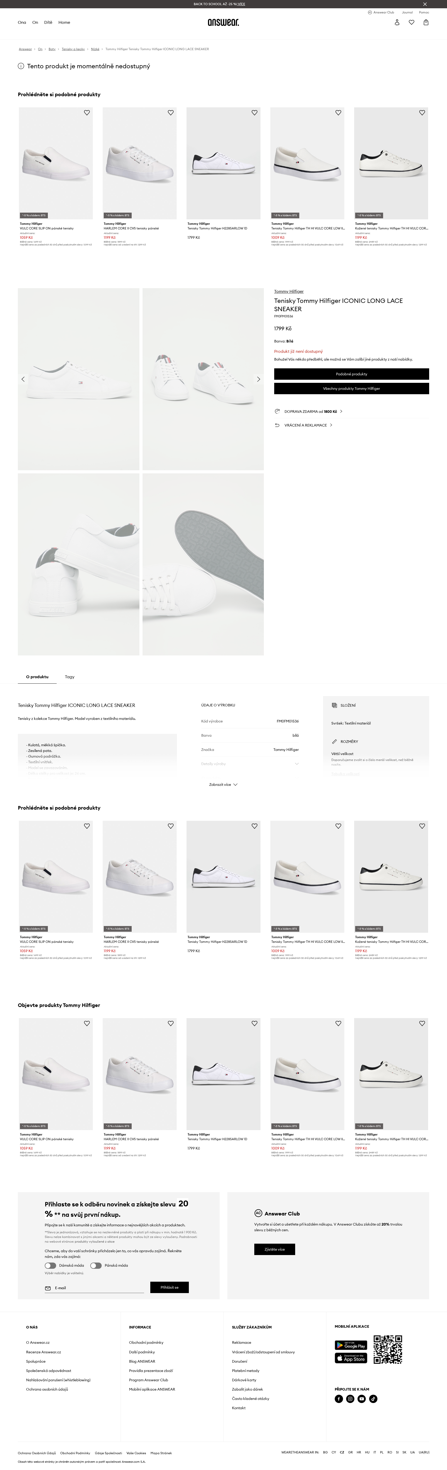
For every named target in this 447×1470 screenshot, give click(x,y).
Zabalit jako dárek (247, 1389)
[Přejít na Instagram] (350, 1399)
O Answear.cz (38, 1342)
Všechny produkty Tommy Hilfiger (351, 388)
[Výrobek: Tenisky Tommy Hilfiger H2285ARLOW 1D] (223, 163)
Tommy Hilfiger (289, 291)
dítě (48, 22)
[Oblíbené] (411, 22)
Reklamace (241, 1342)
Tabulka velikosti (345, 774)
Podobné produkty (351, 374)
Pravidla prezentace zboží (151, 1370)
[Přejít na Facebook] (339, 1399)
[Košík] (426, 22)
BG (325, 1452)
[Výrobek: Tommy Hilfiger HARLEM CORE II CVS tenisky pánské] (140, 163)
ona (22, 22)
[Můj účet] (397, 22)
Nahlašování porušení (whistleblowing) (58, 1380)
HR (359, 1452)
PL (382, 1452)
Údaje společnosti (108, 1453)
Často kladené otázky (250, 1398)
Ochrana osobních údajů (47, 1389)
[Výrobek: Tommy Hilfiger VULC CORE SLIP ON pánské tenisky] (56, 163)
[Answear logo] (223, 22)
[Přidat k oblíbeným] (87, 112)
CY (334, 1452)
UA (412, 1452)
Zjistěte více (275, 1249)
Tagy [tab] (69, 676)
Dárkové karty (244, 1380)
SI (397, 1452)
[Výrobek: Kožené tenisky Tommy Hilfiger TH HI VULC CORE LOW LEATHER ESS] (391, 163)
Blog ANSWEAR (142, 1361)
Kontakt (238, 1408)
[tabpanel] (223, 737)
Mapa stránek (161, 1453)
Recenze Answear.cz (43, 1352)
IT (375, 1452)
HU (367, 1452)
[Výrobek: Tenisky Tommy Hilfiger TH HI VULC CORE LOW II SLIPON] (307, 163)
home (64, 22)
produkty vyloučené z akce (95, 1241)
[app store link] (351, 1357)
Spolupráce (36, 1361)
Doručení (239, 1361)
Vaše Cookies (136, 1453)
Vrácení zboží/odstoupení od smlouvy (263, 1352)
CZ (342, 1452)
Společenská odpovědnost (48, 1370)
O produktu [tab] (37, 676)
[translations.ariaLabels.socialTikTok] (373, 1399)
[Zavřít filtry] (425, 4)
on (35, 22)
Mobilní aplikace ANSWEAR (152, 1389)
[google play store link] (351, 1345)
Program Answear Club (148, 1380)
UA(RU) (424, 1452)
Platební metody (245, 1370)
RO (390, 1452)
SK (404, 1452)
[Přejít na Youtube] (361, 1399)
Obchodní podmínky (146, 1342)
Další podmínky (142, 1352)
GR (350, 1452)
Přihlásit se (169, 1287)
